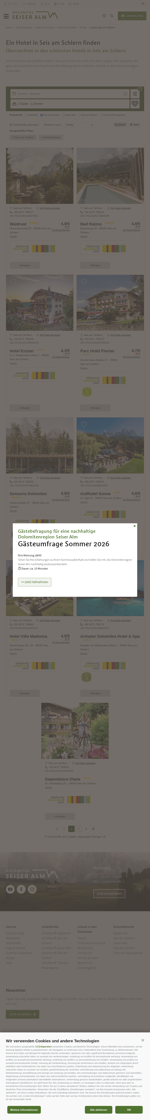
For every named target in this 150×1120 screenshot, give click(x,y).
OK (129, 1109)
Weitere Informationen (24, 1109)
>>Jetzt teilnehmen (34, 582)
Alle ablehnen (98, 1109)
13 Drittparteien (43, 1046)
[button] (142, 1040)
